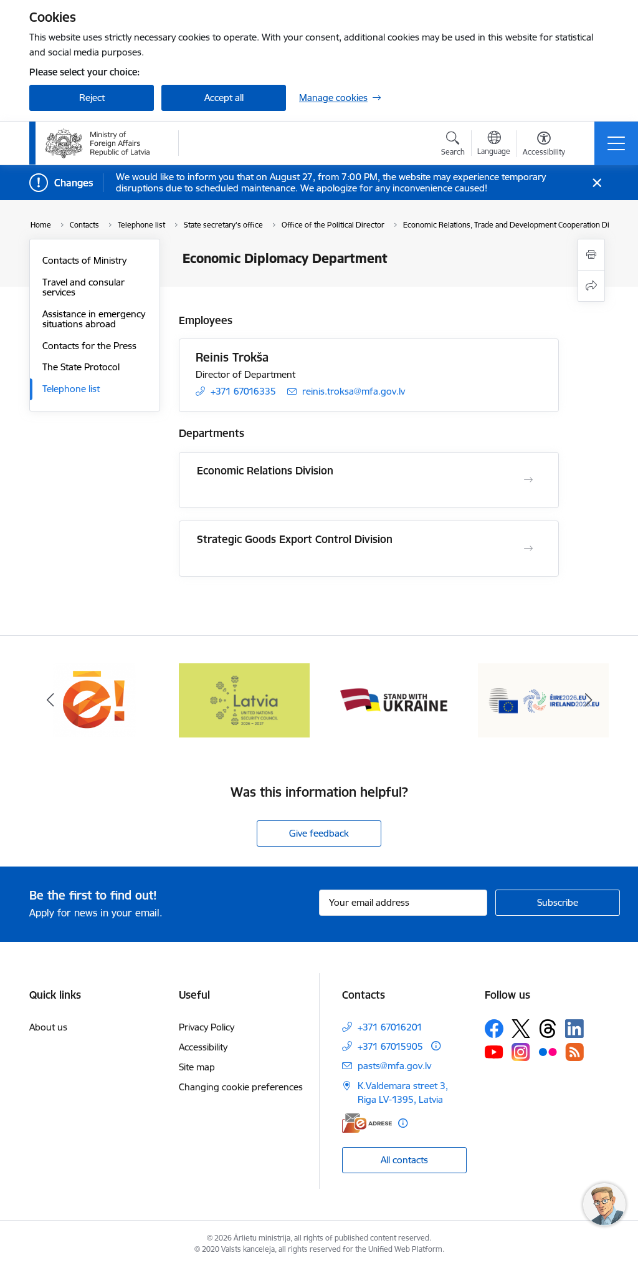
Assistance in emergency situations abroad (93, 319)
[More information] (435, 1045)
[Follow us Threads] (547, 1028)
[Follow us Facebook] (494, 1028)
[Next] (588, 700)
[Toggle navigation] (616, 143)
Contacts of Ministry (84, 260)
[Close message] (597, 183)
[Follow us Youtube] (494, 1051)
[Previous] (50, 700)
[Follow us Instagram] (521, 1052)
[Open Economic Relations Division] (528, 480)
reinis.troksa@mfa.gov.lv (353, 391)
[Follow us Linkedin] (574, 1028)
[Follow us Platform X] (521, 1028)
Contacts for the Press (89, 346)
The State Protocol (81, 367)
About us (48, 1027)
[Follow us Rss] (574, 1052)
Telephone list (71, 389)
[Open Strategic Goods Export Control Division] (528, 548)
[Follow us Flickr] (547, 1051)
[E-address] (367, 1123)
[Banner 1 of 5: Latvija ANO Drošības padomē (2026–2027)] (94, 699)
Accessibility (203, 1047)
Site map (197, 1067)
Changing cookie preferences (241, 1087)
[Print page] (591, 254)
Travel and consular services (83, 287)
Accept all (224, 97)
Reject (92, 97)
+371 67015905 (390, 1046)
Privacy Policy (206, 1027)
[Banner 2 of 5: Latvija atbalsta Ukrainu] (244, 699)
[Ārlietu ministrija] (97, 143)
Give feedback (319, 833)
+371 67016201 (390, 1027)
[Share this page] (591, 286)
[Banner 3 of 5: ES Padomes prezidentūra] (393, 699)
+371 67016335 (243, 391)
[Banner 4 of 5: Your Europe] (543, 699)
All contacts (404, 1160)
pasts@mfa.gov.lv (394, 1066)
